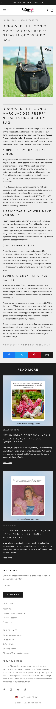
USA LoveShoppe (20, 312)
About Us (7, 609)
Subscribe (13, 594)
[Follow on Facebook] (4, 689)
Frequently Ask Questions (14, 613)
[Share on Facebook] (9, 355)
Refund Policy (8, 644)
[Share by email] (47, 355)
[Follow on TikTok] (25, 689)
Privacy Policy (8, 639)
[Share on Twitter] (21, 355)
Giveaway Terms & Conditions (16, 653)
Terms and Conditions (12, 635)
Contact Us (7, 622)
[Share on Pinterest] (34, 355)
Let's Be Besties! (10, 618)
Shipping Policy (9, 648)
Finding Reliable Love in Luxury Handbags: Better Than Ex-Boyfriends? (27, 534)
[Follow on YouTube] (18, 689)
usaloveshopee (30, 20)
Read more (7, 462)
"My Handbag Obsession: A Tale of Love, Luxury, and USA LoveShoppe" (27, 439)
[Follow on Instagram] (11, 689)
